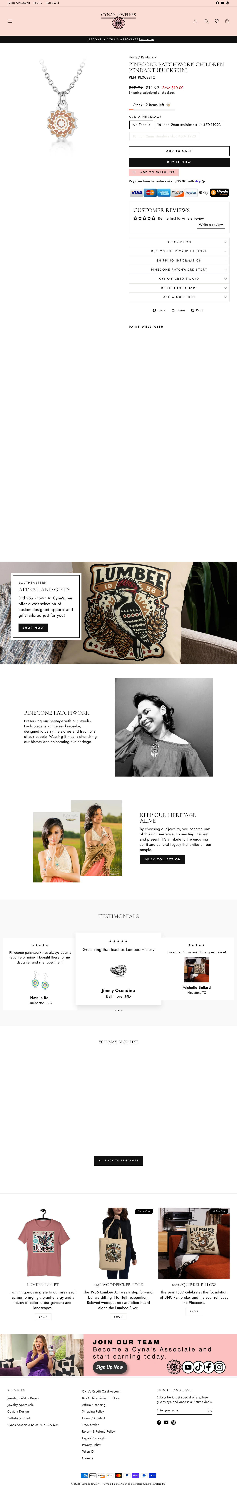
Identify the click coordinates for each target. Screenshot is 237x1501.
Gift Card (52, 3)
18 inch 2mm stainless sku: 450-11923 (164, 136)
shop (193, 1311)
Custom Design (18, 1411)
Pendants (147, 57)
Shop (43, 1316)
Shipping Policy (93, 1411)
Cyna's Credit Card (179, 279)
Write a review (211, 224)
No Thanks (141, 124)
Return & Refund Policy (98, 1431)
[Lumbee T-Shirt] (43, 1243)
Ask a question (179, 297)
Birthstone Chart (179, 288)
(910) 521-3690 (18, 3)
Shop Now (33, 628)
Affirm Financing (94, 1405)
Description (179, 242)
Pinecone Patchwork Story (179, 269)
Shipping (135, 92)
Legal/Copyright (94, 1438)
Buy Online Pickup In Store (101, 1398)
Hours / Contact (93, 1418)
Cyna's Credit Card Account (101, 1391)
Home (133, 57)
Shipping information (179, 260)
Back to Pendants (121, 1160)
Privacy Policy (91, 1445)
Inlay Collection (162, 859)
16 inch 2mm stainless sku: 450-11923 (189, 124)
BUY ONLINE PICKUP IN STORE (179, 251)
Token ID (88, 1451)
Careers (87, 1458)
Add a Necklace (145, 117)
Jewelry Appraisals (20, 1405)
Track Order (90, 1425)
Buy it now (179, 162)
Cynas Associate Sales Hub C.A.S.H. (33, 1425)
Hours (38, 3)
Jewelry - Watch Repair (23, 1398)
